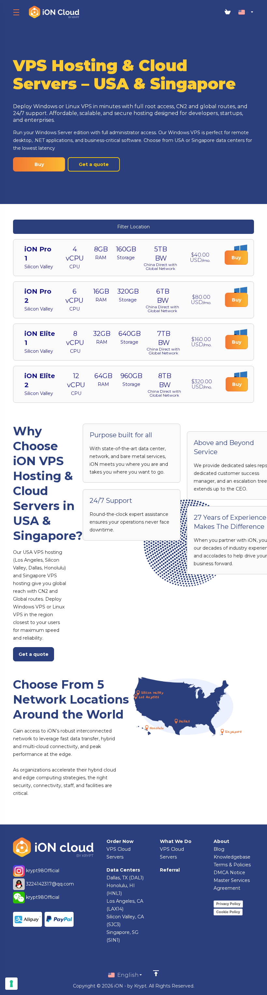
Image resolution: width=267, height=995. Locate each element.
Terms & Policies (232, 865)
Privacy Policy (228, 903)
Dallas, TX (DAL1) (125, 878)
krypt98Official (42, 871)
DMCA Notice (229, 872)
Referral (170, 870)
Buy (39, 164)
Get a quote (94, 164)
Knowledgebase (232, 857)
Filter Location (133, 227)
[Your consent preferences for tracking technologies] (11, 983)
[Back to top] (156, 973)
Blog (219, 849)
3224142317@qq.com (50, 884)
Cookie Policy (228, 912)
